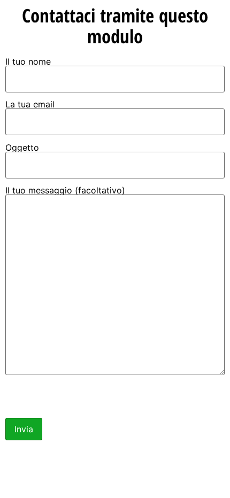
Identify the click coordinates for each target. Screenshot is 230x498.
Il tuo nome (28, 62)
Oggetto (22, 148)
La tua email (30, 105)
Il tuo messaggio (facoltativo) (65, 191)
